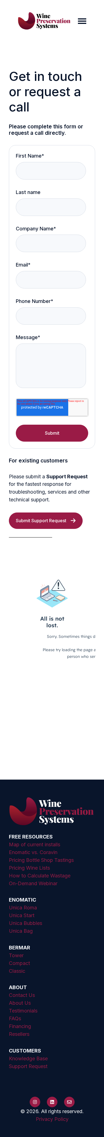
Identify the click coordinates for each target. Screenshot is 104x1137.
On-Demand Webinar (33, 883)
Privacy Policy (52, 1119)
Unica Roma (23, 907)
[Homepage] (44, 21)
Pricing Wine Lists (29, 868)
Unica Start (21, 915)
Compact (19, 963)
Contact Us (22, 995)
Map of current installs (34, 844)
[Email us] (69, 1102)
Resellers (19, 1034)
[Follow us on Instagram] (35, 1102)
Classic (17, 971)
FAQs (15, 1018)
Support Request (28, 1066)
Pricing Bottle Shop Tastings (41, 860)
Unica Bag (21, 931)
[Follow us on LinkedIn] (52, 1102)
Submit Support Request (41, 520)
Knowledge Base (28, 1058)
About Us (20, 1003)
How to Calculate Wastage (39, 876)
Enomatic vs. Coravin (33, 852)
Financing (20, 1026)
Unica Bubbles (25, 923)
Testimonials (23, 1011)
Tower (16, 955)
